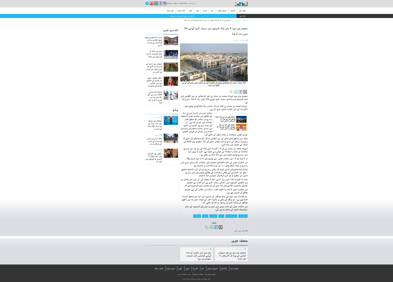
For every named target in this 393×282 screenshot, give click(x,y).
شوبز (197, 10)
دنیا (212, 10)
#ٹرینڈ (205, 10)
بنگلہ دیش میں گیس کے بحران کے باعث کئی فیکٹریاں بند (154, 141)
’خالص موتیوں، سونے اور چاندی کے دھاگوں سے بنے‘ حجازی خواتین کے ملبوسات (154, 81)
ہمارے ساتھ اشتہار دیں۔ (184, 274)
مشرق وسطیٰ (222, 10)
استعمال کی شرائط (199, 274)
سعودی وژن (213, 216)
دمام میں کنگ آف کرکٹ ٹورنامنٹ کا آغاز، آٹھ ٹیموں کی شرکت (154, 54)
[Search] (147, 3)
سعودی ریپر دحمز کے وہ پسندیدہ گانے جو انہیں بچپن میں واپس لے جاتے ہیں (154, 67)
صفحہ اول (242, 10)
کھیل (190, 10)
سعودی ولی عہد (243, 216)
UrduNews (197, 216)
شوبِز (187, 268)
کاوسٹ (221, 216)
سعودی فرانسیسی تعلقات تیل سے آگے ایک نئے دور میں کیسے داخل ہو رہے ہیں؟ (155, 97)
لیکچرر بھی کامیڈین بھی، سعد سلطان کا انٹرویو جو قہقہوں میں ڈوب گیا (153, 157)
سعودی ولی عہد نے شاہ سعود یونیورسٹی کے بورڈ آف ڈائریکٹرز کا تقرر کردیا (225, 119)
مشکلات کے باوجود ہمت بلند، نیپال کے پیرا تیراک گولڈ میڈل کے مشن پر (154, 124)
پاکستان (232, 10)
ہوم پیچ (245, 20)
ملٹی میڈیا (170, 10)
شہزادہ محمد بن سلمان (231, 216)
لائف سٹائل (181, 10)
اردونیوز (205, 216)
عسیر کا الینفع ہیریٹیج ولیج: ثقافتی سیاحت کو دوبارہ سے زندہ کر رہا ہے (153, 41)
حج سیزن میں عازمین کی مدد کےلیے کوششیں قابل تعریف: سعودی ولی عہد (198, 255)
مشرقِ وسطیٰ (212, 268)
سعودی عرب (237, 20)
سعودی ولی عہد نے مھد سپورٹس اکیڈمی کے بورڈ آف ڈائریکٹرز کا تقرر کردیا (226, 126)
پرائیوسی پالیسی (211, 274)
